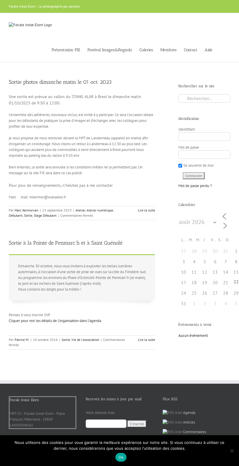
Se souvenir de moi (198, 165)
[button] (221, 49)
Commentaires (194, 431)
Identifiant (186, 129)
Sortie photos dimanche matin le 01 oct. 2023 (60, 82)
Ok (121, 457)
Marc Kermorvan (26, 210)
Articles (189, 422)
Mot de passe (188, 147)
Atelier (80, 210)
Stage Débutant (45, 215)
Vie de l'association (85, 339)
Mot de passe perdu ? (195, 185)
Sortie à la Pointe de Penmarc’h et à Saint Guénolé (65, 243)
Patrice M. (22, 339)
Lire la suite (146, 210)
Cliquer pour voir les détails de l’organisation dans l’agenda (55, 320)
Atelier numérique (100, 210)
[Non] (232, 450)
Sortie (28, 215)
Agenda (189, 412)
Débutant (15, 215)
